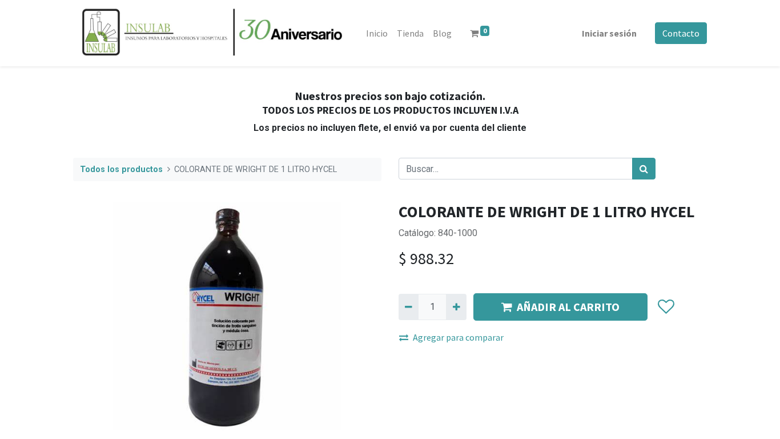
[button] (665, 307)
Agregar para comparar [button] (458, 337)
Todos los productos (121, 169)
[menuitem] (376, 33)
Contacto (680, 33)
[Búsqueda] (644, 168)
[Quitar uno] (409, 307)
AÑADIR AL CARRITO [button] (568, 307)
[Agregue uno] (456, 307)
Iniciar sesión (609, 33)
